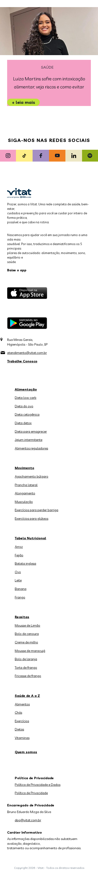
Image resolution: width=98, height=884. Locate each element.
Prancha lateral (26, 485)
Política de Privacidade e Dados (37, 785)
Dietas (19, 729)
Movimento (24, 468)
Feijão (19, 555)
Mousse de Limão (27, 625)
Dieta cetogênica (27, 414)
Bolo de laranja (26, 659)
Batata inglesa (25, 563)
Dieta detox (23, 423)
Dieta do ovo (24, 406)
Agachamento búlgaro (31, 476)
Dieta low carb (25, 398)
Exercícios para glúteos (31, 518)
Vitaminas (22, 738)
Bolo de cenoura (27, 634)
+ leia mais (23, 102)
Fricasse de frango (28, 676)
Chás (18, 712)
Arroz (19, 547)
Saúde (47, 67)
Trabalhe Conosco (22, 361)
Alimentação (26, 389)
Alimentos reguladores (31, 448)
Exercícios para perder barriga (36, 510)
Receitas (22, 617)
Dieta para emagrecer (31, 431)
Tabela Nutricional (30, 538)
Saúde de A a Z (27, 696)
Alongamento (25, 493)
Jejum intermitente (28, 440)
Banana (20, 589)
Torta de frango (26, 667)
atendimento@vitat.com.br (27, 353)
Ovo (18, 572)
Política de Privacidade (31, 793)
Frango (20, 597)
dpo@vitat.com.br (28, 820)
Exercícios (22, 721)
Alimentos (22, 704)
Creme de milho (26, 642)
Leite (18, 580)
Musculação (24, 502)
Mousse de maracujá (30, 651)
